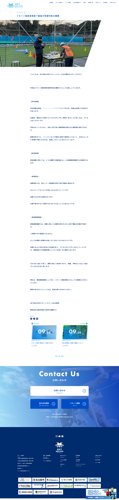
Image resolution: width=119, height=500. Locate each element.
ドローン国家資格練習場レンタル (23, 470)
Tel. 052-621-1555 (59, 414)
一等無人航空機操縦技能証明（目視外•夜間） (25, 458)
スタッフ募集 (97, 462)
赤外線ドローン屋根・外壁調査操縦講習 (24, 463)
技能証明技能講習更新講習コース (23, 465)
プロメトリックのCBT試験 (52, 108)
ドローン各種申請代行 (47, 460)
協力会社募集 (97, 459)
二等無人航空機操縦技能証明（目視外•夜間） (25, 460)
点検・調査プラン (46, 458)
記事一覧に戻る (59, 356)
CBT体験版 (47, 137)
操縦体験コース (20, 468)
